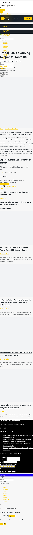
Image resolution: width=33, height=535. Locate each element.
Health (5, 47)
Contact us (6, 2)
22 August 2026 (4, 254)
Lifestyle (4, 68)
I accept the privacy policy (9, 464)
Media (5, 50)
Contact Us (3, 428)
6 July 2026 (3, 66)
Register (2, 10)
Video (5, 502)
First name (3, 458)
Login (1, 12)
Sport (5, 493)
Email (1, 462)
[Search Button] (14, 67)
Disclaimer (3, 425)
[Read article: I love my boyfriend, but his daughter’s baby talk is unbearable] (16, 385)
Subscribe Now (4, 184)
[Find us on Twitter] (0, 8)
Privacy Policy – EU (13, 425)
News (5, 26)
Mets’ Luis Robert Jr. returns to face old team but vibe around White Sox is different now (15, 302)
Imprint (21, 425)
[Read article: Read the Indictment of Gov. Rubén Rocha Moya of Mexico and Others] (16, 228)
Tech (4, 491)
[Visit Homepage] (5, 14)
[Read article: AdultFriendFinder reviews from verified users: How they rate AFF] (16, 333)
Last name (3, 460)
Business (6, 489)
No (5, 524)
